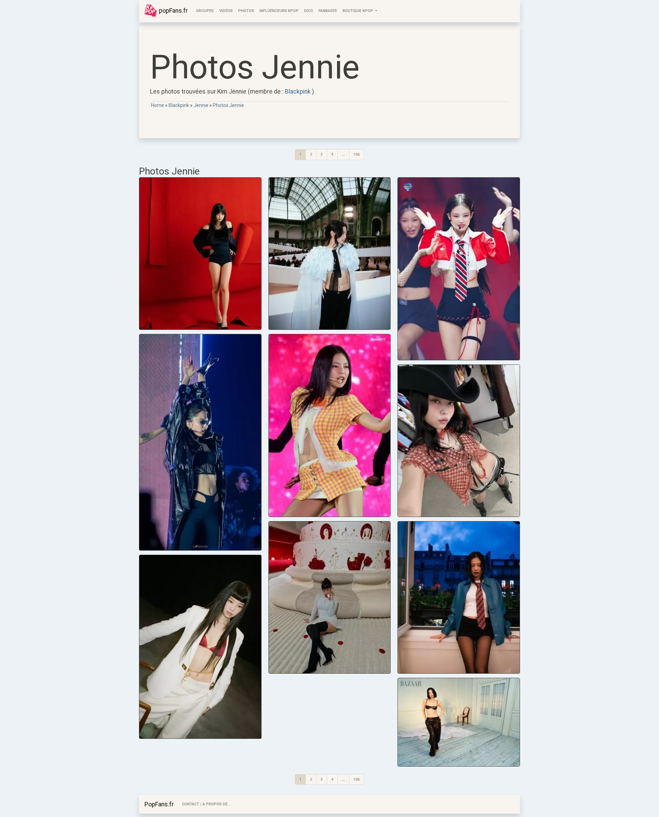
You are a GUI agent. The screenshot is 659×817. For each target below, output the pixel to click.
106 (357, 154)
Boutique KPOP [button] (358, 11)
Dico (308, 11)
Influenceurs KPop (279, 11)
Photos (246, 11)
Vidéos (226, 11)
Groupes (205, 11)
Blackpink (298, 91)
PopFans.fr (159, 804)
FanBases (328, 11)
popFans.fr (173, 10)
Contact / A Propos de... (206, 804)
